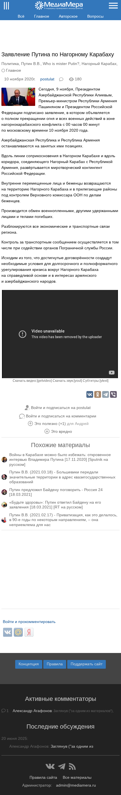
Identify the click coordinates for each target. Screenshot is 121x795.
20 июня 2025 (14, 738)
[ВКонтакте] (89, 394)
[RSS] (72, 766)
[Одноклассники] (97, 394)
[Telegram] (105, 394)
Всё (21, 16)
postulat (47, 79)
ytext (103, 381)
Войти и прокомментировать (29, 621)
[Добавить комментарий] (61, 78)
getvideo (44, 381)
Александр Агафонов (32, 710)
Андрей (82, 423)
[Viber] (113, 394)
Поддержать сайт (86, 664)
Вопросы (95, 16)
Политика (10, 63)
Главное (41, 16)
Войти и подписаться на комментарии (61, 416)
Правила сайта (43, 777)
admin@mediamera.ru (76, 785)
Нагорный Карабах (99, 63)
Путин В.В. (31, 63)
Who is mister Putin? (61, 63)
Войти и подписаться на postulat (61, 407)
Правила (55, 664)
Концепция (29, 664)
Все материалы (77, 777)
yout (78, 381)
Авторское (68, 16)
